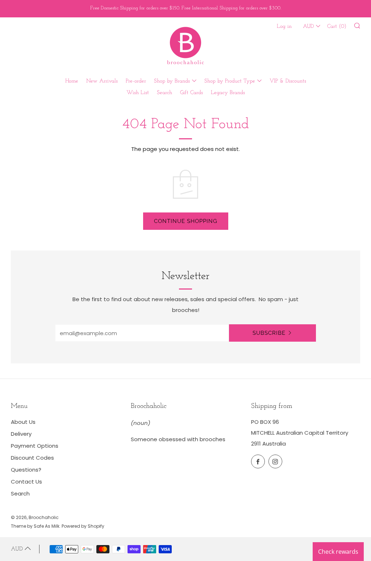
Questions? (26, 469)
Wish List (137, 93)
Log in (284, 26)
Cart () (336, 26)
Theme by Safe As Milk (35, 526)
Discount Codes (32, 457)
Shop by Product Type (229, 81)
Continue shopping (185, 221)
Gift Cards (191, 93)
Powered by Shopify (83, 526)
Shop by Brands (172, 81)
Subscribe (269, 333)
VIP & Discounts (288, 81)
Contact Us (26, 481)
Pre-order (136, 81)
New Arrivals (102, 81)
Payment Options (34, 446)
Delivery (21, 434)
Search (164, 93)
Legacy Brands (228, 93)
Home (71, 81)
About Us (23, 422)
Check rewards (338, 552)
